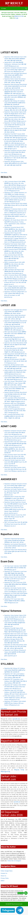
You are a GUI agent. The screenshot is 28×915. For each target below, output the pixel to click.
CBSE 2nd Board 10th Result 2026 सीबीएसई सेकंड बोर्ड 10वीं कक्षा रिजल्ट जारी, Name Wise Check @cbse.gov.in (14, 271)
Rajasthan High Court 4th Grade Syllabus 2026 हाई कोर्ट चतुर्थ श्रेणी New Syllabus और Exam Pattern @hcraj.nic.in (15, 692)
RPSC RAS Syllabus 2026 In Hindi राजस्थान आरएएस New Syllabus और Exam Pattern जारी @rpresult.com (15, 697)
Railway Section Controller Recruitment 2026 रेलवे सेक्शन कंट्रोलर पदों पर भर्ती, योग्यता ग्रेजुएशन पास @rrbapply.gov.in (15, 394)
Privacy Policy (5, 878)
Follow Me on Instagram (14, 860)
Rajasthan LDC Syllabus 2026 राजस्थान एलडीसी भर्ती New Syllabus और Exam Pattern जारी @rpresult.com (15, 703)
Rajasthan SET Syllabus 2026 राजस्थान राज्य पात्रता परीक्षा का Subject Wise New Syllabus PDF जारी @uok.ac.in (15, 686)
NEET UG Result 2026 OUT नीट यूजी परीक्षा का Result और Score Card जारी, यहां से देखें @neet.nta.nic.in (15, 282)
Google (16, 18)
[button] (26, 8)
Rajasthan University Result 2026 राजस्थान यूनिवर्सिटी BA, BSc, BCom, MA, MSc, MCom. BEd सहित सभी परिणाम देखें (14, 229)
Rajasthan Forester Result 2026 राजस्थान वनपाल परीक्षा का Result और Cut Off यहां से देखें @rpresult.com (15, 205)
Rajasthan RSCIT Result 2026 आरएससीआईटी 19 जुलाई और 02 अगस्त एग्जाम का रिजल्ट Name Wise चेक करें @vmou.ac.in (15, 234)
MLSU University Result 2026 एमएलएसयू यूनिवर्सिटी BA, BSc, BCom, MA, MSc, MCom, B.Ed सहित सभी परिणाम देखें (15, 251)
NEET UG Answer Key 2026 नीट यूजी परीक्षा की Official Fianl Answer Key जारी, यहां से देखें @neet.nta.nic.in (15, 524)
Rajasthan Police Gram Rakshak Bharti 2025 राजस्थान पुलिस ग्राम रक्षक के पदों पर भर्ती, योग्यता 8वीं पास (15, 551)
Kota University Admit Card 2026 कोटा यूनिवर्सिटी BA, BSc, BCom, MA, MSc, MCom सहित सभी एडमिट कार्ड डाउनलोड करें (15, 456)
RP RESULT (14, 3)
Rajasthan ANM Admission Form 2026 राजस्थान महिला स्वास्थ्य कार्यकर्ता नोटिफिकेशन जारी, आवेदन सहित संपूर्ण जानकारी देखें (15, 58)
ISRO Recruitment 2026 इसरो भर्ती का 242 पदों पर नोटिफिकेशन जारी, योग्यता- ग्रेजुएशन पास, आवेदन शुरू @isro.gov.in (15, 146)
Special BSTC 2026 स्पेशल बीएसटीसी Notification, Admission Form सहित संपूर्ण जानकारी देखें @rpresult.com (15, 64)
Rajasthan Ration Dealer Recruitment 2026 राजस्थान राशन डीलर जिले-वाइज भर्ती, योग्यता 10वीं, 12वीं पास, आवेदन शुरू (15, 80)
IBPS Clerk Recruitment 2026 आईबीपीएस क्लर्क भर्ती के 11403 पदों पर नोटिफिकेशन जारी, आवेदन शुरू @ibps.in (15, 97)
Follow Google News (6, 871)
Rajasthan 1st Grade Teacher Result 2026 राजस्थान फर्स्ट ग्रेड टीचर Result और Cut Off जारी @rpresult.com (14, 124)
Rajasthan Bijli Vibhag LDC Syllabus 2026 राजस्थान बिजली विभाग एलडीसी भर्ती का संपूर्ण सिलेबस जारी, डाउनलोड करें (14, 102)
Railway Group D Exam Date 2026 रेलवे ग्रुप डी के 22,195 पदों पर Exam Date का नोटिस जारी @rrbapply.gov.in (15, 578)
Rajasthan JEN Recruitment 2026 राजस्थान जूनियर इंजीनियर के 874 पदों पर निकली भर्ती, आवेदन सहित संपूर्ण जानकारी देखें (15, 163)
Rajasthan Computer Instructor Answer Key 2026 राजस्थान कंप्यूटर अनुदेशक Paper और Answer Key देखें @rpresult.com (15, 69)
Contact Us (4, 873)
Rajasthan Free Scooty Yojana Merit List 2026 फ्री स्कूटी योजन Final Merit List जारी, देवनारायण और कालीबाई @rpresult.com (15, 245)
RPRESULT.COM (18, 16)
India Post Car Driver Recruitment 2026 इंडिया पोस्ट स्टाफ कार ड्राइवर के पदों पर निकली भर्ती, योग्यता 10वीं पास (15, 130)
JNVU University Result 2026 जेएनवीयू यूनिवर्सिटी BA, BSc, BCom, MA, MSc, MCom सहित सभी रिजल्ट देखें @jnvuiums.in (15, 119)
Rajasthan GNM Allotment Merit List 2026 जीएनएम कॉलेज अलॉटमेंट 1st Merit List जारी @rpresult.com (15, 216)
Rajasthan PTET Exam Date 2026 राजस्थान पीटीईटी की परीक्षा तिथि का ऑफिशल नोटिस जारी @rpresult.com (14, 600)
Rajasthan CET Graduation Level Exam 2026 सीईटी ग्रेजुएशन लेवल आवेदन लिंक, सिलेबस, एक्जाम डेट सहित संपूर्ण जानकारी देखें (15, 573)
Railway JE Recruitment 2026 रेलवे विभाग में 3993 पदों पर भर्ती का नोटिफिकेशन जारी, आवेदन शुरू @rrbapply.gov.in (15, 388)
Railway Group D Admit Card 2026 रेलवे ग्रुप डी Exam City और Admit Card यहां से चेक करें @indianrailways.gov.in (15, 438)
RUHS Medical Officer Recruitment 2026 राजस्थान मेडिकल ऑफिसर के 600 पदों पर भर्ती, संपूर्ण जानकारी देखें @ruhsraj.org (15, 377)
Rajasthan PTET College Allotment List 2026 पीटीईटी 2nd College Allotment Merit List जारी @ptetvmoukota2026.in (15, 194)
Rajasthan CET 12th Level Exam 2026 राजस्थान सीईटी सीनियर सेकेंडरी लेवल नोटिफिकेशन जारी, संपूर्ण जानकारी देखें (15, 584)
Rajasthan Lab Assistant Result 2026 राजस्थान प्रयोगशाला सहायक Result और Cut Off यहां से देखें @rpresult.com (15, 199)
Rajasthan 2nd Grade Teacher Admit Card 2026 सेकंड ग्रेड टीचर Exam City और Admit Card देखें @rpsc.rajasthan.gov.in (15, 469)
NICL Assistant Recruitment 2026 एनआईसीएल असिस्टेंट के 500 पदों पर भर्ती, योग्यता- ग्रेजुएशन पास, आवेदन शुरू (14, 416)
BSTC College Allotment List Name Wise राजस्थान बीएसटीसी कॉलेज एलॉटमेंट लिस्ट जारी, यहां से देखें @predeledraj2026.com (15, 288)
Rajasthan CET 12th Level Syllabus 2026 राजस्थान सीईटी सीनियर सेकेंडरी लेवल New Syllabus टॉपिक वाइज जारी (14, 675)
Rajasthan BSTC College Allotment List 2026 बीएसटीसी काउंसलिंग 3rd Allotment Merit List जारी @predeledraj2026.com (15, 240)
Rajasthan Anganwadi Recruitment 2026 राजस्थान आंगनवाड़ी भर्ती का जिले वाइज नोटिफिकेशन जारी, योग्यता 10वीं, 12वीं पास (14, 540)
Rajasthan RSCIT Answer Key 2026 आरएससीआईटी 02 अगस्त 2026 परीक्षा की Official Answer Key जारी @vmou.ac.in (15, 498)
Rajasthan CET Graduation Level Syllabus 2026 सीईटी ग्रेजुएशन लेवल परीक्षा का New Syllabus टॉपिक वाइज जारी (15, 681)
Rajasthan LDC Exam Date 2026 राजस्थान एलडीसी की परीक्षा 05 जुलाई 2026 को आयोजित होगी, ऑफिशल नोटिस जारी (15, 595)
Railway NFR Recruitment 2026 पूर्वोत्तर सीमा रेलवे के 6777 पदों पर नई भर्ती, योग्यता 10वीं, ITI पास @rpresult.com (15, 157)
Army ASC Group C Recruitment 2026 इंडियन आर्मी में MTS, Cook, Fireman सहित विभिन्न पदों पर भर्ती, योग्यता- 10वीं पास (15, 383)
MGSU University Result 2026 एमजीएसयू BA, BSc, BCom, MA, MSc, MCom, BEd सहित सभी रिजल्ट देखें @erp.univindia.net (15, 276)
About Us (3, 875)
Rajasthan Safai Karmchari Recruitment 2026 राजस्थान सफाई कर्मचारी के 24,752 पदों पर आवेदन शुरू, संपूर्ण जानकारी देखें (15, 86)
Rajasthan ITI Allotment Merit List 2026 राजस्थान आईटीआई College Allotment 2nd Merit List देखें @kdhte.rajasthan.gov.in (15, 210)
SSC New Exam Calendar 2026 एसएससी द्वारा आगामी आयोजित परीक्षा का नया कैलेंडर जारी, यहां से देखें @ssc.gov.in (15, 567)
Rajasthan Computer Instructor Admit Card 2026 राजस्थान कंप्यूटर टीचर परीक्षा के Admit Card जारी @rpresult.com (15, 152)
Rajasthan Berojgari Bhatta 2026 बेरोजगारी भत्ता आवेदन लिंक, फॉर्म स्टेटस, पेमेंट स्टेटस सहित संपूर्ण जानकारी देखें (14, 641)
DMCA (2, 880)
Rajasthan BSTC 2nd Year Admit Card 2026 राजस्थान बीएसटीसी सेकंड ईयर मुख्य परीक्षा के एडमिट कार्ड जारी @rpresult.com (15, 443)
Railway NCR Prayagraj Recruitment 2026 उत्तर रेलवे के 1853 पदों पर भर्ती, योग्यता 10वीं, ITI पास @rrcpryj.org (14, 410)
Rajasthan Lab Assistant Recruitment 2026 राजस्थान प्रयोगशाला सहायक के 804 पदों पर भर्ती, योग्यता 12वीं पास (15, 546)
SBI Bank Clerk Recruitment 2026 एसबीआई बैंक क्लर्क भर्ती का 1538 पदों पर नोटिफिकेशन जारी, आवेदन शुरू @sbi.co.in (14, 91)
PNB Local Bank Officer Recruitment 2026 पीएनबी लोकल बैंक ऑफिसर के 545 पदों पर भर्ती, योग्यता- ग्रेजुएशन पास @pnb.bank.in (15, 399)
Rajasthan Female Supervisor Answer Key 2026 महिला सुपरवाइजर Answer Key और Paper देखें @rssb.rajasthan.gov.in (15, 504)
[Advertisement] (14, 35)
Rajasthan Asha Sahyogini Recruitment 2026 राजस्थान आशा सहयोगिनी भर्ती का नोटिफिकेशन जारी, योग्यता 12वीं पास (15, 75)
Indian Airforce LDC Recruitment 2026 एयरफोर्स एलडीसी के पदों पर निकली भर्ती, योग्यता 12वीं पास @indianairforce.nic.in (15, 372)
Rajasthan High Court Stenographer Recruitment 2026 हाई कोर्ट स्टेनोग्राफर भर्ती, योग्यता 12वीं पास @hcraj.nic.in (15, 405)
